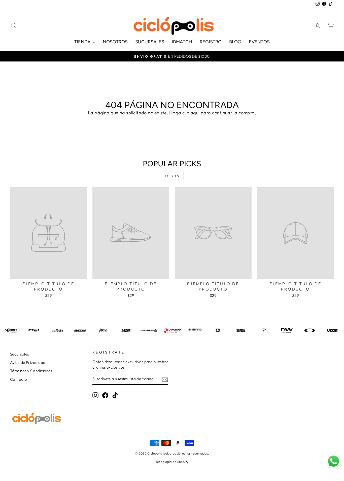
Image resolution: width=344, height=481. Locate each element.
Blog (235, 42)
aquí (195, 113)
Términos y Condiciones (31, 370)
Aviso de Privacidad (28, 362)
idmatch (182, 42)
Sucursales (149, 42)
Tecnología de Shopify (171, 462)
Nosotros (115, 42)
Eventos (259, 42)
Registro (211, 42)
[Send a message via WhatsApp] (333, 461)
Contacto (18, 379)
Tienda (82, 42)
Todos (172, 176)
